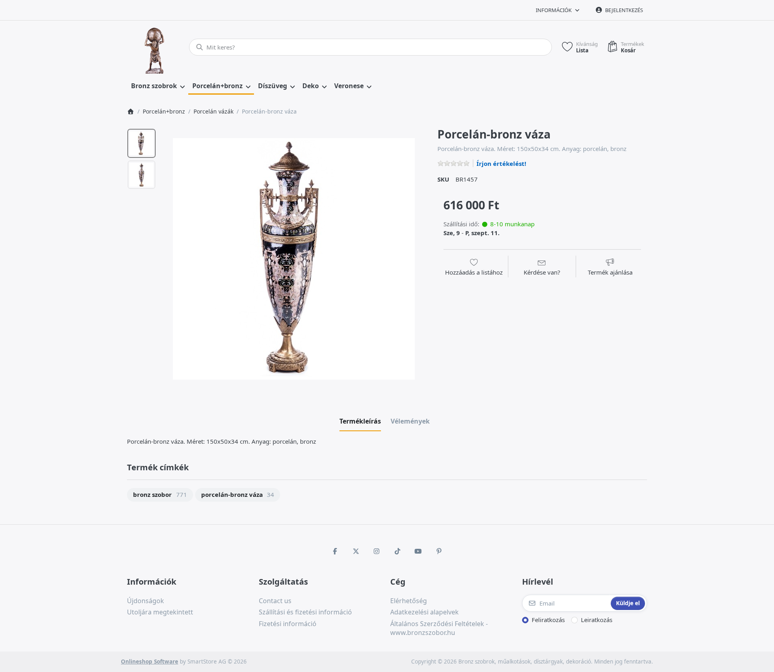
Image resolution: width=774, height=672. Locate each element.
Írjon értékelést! (501, 163)
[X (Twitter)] (356, 551)
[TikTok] (397, 551)
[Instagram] (376, 551)
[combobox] (370, 47)
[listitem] (293, 259)
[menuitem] (157, 86)
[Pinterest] (439, 551)
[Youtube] (418, 551)
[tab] (360, 421)
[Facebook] (335, 551)
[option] (141, 143)
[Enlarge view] (293, 259)
